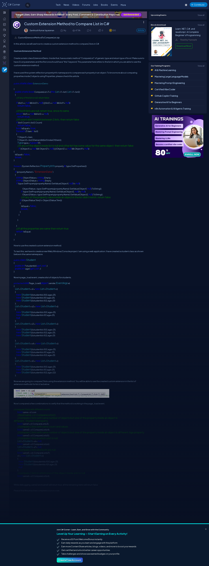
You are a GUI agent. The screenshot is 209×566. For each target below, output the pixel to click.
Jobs (95, 4)
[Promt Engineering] (177, 136)
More (123, 5)
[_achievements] (5, 41)
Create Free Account (69, 560)
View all (201, 15)
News (66, 4)
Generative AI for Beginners (168, 102)
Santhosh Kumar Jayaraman (42, 30)
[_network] (5, 46)
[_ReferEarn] (5, 51)
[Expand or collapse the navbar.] (5, 12)
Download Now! (184, 46)
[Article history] (61, 30)
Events (114, 4)
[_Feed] (5, 18)
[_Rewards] (5, 57)
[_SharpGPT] (5, 63)
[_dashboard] (5, 24)
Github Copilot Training (166, 95)
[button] (99, 31)
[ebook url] (161, 55)
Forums (86, 4)
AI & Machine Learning (165, 70)
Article (141, 30)
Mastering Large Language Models (171, 76)
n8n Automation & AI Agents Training (173, 108)
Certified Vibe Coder (165, 89)
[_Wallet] (5, 29)
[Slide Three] (122, 14)
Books (104, 4)
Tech (58, 4)
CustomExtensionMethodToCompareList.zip (39, 37)
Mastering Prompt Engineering (170, 83)
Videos (75, 4)
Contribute (199, 4)
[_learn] (5, 35)
